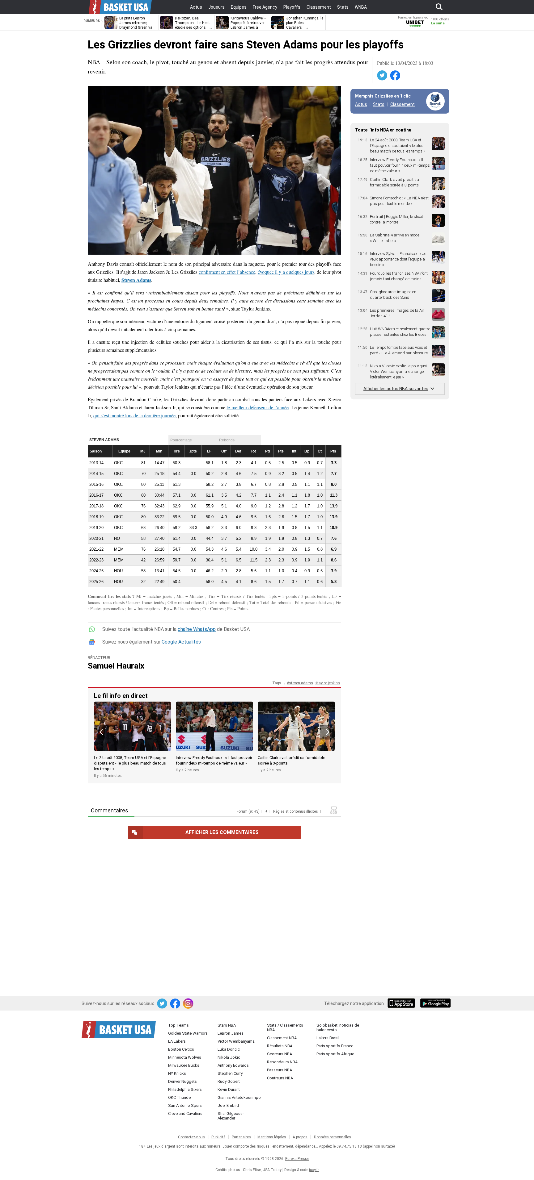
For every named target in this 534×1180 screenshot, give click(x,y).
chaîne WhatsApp (197, 629)
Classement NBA (282, 1038)
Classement (402, 104)
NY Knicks (177, 1073)
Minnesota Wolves (184, 1057)
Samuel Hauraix (116, 665)
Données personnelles (332, 1137)
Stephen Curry (230, 1073)
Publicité (218, 1137)
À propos (300, 1137)
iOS (402, 1004)
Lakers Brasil (327, 1038)
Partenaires (241, 1137)
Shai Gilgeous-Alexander (231, 1115)
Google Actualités (181, 642)
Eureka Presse (297, 1159)
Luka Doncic (229, 1049)
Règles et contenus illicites (295, 811)
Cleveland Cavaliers (185, 1113)
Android (435, 1004)
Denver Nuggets (182, 1081)
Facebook (395, 75)
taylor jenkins (328, 683)
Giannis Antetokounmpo (239, 1097)
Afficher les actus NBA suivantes (395, 388)
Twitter (382, 75)
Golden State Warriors (188, 1033)
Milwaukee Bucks (183, 1065)
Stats (378, 104)
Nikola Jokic (229, 1057)
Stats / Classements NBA (285, 1027)
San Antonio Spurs (185, 1105)
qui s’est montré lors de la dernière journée (134, 415)
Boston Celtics (181, 1049)
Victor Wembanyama (236, 1041)
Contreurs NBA (280, 1078)
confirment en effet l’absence (227, 272)
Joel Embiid (228, 1105)
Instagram (188, 1003)
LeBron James (231, 1033)
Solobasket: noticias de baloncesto (337, 1027)
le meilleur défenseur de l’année (258, 407)
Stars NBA (227, 1025)
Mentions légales (271, 1137)
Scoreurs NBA (279, 1054)
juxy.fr (314, 1170)
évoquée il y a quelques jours (286, 272)
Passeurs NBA (279, 1070)
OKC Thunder (180, 1097)
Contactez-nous (191, 1137)
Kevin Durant (229, 1089)
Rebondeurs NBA (282, 1062)
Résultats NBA (279, 1046)
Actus (361, 104)
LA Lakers (177, 1041)
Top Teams (178, 1025)
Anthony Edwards (233, 1065)
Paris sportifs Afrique (335, 1054)
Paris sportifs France (334, 1046)
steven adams (301, 683)
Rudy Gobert (229, 1081)
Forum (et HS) (248, 811)
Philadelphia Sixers (185, 1089)
